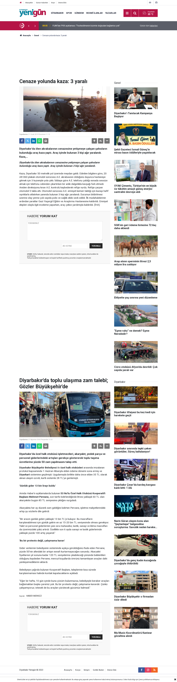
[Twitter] (27, 140)
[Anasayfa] (20, 3)
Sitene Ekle (62, 3)
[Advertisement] (88, 59)
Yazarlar (110, 13)
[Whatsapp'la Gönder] (39, 140)
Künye (77, 670)
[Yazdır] (45, 140)
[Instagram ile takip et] (148, 670)
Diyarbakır (57, 13)
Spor (69, 13)
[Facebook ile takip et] (141, 670)
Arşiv (53, 3)
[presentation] (28, 25)
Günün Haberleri (42, 3)
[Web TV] (150, 2)
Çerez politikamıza (146, 679)
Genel (36, 35)
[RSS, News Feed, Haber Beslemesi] (154, 670)
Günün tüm (149, 25)
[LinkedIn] (33, 140)
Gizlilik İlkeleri (98, 670)
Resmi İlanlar (94, 13)
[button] (94, 140)
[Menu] (127, 13)
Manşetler (29, 3)
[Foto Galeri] (156, 2)
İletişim (87, 670)
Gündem (79, 13)
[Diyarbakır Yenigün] (32, 13)
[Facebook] (21, 140)
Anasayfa (26, 35)
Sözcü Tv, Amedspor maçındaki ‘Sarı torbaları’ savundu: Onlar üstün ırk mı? (85, 25)
